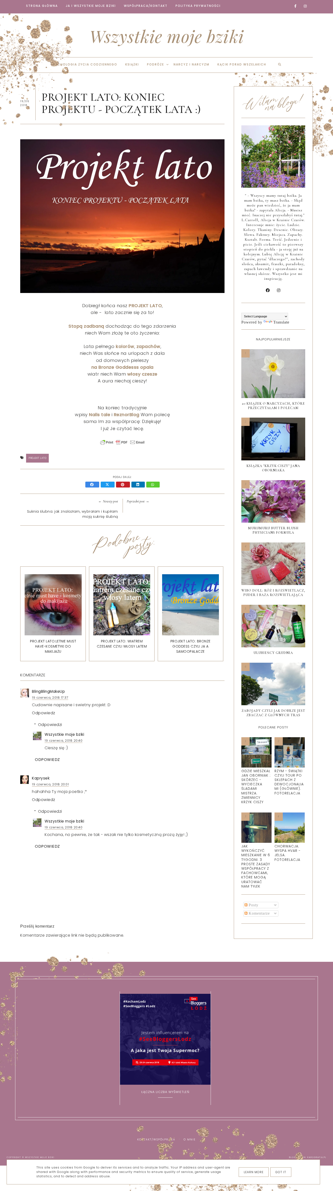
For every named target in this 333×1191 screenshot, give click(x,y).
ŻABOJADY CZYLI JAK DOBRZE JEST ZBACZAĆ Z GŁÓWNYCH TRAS (273, 713)
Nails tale (99, 414)
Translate (281, 322)
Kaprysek (40, 778)
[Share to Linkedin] (138, 485)
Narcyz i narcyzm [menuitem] (191, 64)
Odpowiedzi (50, 724)
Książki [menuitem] (132, 64)
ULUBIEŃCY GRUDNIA (273, 653)
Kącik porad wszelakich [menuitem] (241, 64)
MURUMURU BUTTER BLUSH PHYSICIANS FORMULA (273, 530)
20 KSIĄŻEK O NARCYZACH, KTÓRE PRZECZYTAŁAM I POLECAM (273, 405)
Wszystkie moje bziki (166, 35)
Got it (280, 1172)
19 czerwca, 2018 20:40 (63, 740)
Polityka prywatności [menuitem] (198, 6)
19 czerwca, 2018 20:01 (50, 784)
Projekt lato (37, 458)
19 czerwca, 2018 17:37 (50, 697)
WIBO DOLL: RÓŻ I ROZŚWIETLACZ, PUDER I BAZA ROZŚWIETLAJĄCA (273, 592)
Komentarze (258, 913)
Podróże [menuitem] (155, 64)
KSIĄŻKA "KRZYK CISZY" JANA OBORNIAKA (273, 468)
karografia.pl (316, 1157)
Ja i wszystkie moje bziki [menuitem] (91, 6)
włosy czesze (142, 374)
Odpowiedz (43, 713)
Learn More (254, 1172)
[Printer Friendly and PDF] (122, 444)
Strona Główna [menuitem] (42, 6)
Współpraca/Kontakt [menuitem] (145, 6)
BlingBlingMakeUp (48, 691)
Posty (252, 905)
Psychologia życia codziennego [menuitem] (84, 64)
